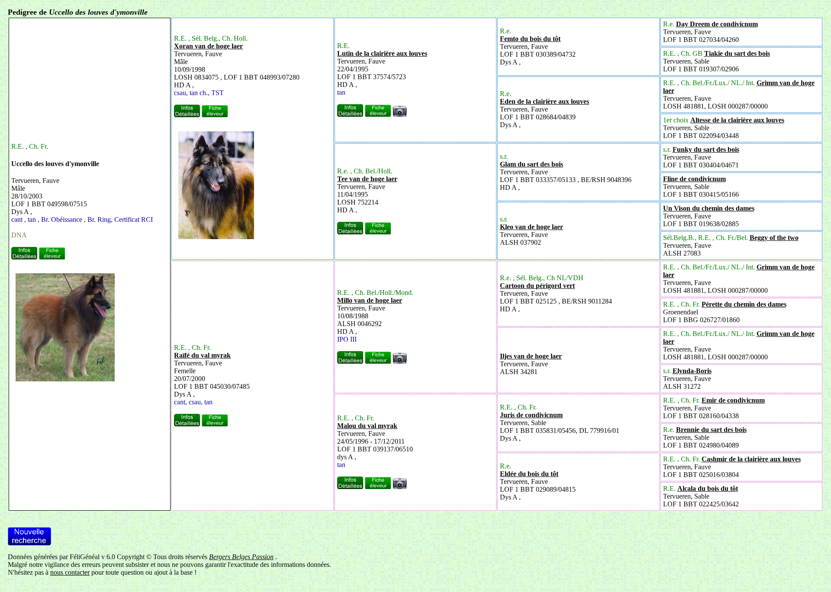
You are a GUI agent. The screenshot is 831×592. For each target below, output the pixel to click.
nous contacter (70, 572)
